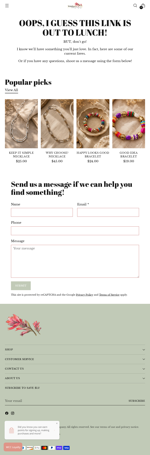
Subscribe (137, 400)
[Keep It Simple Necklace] (21, 123)
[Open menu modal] (7, 5)
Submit (21, 285)
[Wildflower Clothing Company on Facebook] (7, 413)
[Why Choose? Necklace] (57, 123)
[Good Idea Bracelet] (128, 123)
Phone (16, 222)
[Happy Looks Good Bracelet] (92, 123)
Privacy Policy (84, 294)
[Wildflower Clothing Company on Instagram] (13, 413)
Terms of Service (109, 294)
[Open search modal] (135, 5)
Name (15, 204)
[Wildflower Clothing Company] (75, 5)
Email (83, 204)
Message (18, 241)
